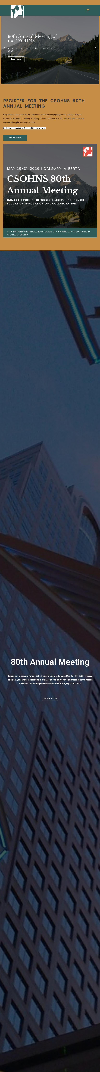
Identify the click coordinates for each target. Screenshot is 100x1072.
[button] (4, 48)
